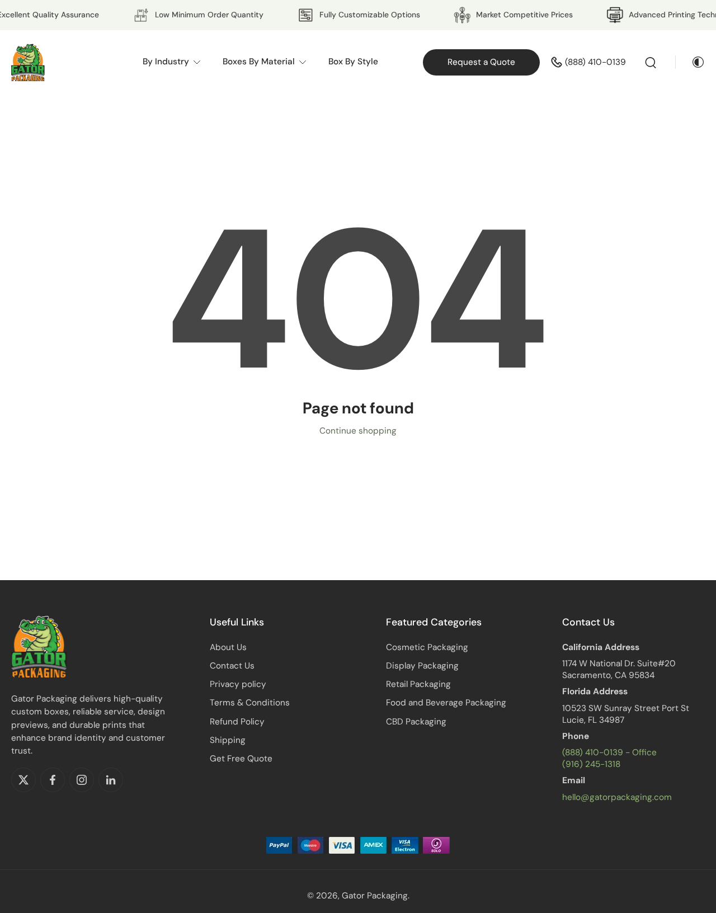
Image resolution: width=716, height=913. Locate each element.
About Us (228, 647)
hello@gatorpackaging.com (617, 797)
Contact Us (232, 665)
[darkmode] (690, 62)
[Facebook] (52, 780)
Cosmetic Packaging (427, 647)
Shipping (228, 740)
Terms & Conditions (250, 702)
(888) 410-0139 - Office (609, 752)
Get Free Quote (241, 758)
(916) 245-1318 (591, 764)
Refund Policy (237, 721)
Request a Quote (481, 62)
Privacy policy (238, 684)
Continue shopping (358, 430)
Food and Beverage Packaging (446, 702)
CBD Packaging (416, 721)
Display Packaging (422, 665)
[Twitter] (23, 780)
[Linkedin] (110, 780)
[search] (650, 62)
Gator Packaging (375, 895)
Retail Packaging (418, 684)
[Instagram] (81, 780)
